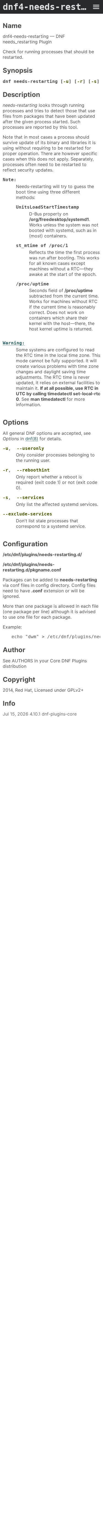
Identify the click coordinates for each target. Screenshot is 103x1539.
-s (94, 81)
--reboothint (33, 470)
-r (80, 81)
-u (66, 81)
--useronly (30, 448)
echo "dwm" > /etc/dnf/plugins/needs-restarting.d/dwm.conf (56, 636)
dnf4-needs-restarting (46, 7)
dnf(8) (31, 438)
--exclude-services (27, 514)
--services (30, 497)
